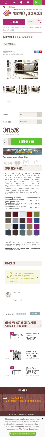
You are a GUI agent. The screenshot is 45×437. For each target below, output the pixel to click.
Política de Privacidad (26, 414)
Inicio (5, 27)
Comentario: (18, 300)
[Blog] (21, 2)
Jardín (11, 27)
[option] (22, 355)
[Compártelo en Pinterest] (40, 52)
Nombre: (16, 292)
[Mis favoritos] (14, 2)
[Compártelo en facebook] (35, 52)
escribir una (18, 54)
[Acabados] (22, 151)
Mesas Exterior (22, 27)
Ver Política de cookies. (28, 429)
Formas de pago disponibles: (15, 157)
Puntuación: (9, 314)
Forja (32, 27)
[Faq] (28, 2)
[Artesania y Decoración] (22, 13)
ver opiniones (8, 54)
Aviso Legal (12, 414)
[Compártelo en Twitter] (37, 52)
